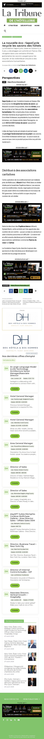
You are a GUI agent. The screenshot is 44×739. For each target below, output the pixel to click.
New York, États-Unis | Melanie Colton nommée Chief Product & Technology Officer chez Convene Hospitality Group (15, 630)
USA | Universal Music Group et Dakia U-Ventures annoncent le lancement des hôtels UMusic (11, 302)
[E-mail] (31, 71)
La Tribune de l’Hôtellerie (27, 65)
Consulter (15, 389)
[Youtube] (18, 720)
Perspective (17, 37)
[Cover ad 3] (22, 164)
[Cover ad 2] (22, 213)
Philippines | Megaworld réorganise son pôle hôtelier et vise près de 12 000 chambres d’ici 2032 (15, 669)
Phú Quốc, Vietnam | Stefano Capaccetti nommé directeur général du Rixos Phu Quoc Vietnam (15, 681)
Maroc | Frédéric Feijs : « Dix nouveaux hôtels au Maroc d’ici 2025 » (32, 302)
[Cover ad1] (22, 270)
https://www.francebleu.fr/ (20, 285)
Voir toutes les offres (9, 360)
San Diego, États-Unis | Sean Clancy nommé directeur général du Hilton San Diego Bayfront (15, 643)
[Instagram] (7, 720)
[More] (35, 71)
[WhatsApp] (21, 71)
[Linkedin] (26, 71)
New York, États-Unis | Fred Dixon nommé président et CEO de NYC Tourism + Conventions (15, 656)
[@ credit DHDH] (22, 7)
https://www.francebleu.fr (16, 82)
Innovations (7, 37)
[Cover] (22, 98)
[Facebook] (11, 71)
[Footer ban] (22, 710)
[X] (16, 71)
